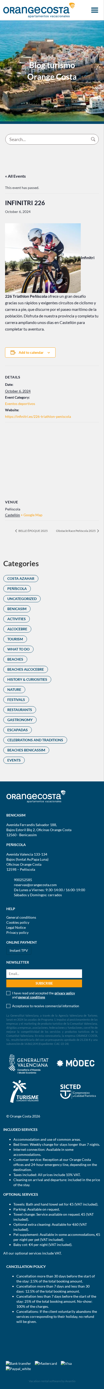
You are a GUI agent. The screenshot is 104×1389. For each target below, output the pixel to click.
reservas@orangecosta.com (35, 885)
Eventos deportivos (20, 403)
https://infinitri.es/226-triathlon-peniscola (38, 416)
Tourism (15, 639)
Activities (16, 619)
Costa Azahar (20, 578)
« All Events (15, 176)
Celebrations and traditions (35, 740)
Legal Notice (16, 927)
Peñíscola (17, 588)
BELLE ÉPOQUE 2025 (33, 531)
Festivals (16, 699)
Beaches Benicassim (26, 750)
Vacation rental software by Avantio (52, 1381)
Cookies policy (17, 922)
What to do (18, 649)
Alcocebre (17, 629)
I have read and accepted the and (43, 995)
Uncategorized (22, 598)
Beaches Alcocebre (25, 669)
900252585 (23, 880)
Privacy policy (17, 932)
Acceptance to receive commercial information (45, 1006)
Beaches (15, 659)
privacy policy (65, 993)
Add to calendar (31, 352)
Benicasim (17, 609)
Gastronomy (20, 720)
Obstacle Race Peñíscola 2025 (76, 531)
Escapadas (17, 730)
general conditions (31, 997)
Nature (14, 689)
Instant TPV (19, 950)
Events (14, 760)
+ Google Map (31, 515)
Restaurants (19, 709)
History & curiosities (27, 679)
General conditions (21, 917)
